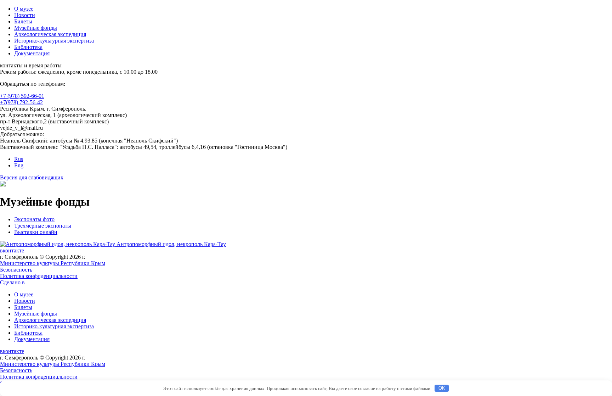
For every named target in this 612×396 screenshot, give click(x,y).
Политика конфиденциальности (39, 276)
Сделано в (12, 282)
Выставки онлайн (35, 232)
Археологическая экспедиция (50, 34)
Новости (24, 15)
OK (441, 388)
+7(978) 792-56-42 (21, 102)
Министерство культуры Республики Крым (52, 263)
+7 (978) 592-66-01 (22, 96)
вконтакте (12, 250)
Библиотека (28, 47)
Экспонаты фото (34, 219)
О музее (23, 9)
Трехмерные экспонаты (42, 226)
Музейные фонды (35, 28)
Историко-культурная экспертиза (54, 41)
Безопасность (16, 270)
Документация (32, 53)
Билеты (23, 21)
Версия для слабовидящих (31, 177)
